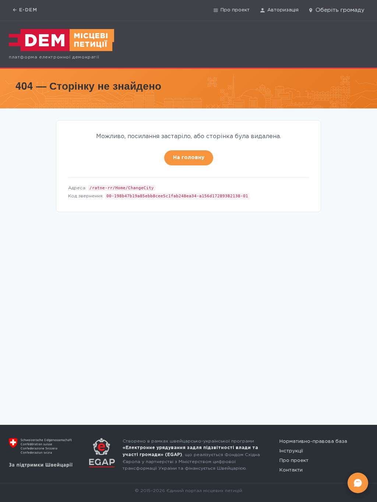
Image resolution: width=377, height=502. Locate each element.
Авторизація (283, 10)
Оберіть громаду (340, 10)
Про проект (235, 10)
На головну (188, 157)
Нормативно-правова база (313, 442)
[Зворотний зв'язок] (358, 483)
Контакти (291, 470)
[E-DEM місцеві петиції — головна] (61, 40)
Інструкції (291, 451)
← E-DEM (25, 10)
